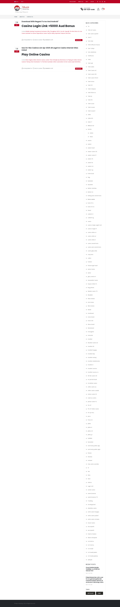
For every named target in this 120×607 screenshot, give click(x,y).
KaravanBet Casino (93, 280)
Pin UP (89, 405)
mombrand (91, 313)
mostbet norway (92, 357)
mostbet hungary (92, 350)
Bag (89, 177)
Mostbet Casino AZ (93, 342)
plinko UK (90, 431)
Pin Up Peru (91, 412)
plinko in (90, 427)
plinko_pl (90, 434)
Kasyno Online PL (92, 284)
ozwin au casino (92, 398)
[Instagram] (102, 2)
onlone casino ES (92, 394)
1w (88, 26)
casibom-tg (91, 217)
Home (15, 16)
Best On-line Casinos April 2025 (69, 62)
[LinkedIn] (105, 2)
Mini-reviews (91, 306)
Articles (90, 129)
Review (90, 453)
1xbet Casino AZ (92, 70)
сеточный (90, 548)
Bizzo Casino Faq (44, 33)
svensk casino (91, 490)
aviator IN (90, 159)
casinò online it (92, 240)
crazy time (90, 254)
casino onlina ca (92, 232)
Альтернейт (91, 526)
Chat (99, 593)
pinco (89, 416)
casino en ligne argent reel (95, 225)
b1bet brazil (91, 173)
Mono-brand (91, 324)
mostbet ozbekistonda (94, 361)
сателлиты (91, 541)
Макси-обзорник (92, 537)
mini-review (91, 302)
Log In (92, 1)
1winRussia (91, 55)
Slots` (89, 479)
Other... (79, 62)
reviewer (90, 460)
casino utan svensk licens (94, 247)
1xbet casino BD (92, 74)
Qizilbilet (90, 438)
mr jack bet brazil (92, 379)
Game (89, 273)
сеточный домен (92, 552)
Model (89, 309)
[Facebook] (98, 2)
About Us (80, 1)
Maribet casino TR (92, 291)
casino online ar (92, 236)
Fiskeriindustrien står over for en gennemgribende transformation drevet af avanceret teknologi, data (94, 579)
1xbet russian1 (91, 111)
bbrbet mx (90, 192)
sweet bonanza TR (93, 497)
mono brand (91, 317)
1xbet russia (91, 103)
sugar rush (90, 486)
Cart (87, 1)
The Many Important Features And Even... (60, 33)
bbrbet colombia (92, 188)
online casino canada (93, 390)
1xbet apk (90, 63)
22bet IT (90, 122)
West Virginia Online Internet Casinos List (37, 60)
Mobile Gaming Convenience (33, 31)
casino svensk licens (93, 243)
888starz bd (91, 125)
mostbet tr (90, 365)
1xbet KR (90, 85)
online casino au (92, 387)
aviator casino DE (92, 151)
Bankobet (90, 181)
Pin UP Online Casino (93, 409)
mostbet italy (91, 354)
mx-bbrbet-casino (92, 383)
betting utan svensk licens (94, 195)
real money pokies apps (94, 449)
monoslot (90, 335)
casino (89, 221)
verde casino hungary (93, 512)
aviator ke (90, 162)
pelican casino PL (92, 401)
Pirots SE (90, 420)
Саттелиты (91, 545)
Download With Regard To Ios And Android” (40, 21)
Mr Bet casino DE (92, 376)
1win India (90, 41)
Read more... (79, 40)
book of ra (90, 203)
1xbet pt (90, 96)
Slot (89, 471)
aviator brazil (91, 148)
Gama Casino (91, 269)
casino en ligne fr (92, 228)
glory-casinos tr (92, 276)
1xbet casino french (93, 78)
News (91, 136)
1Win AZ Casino (92, 30)
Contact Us (30, 16)
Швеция (90, 559)
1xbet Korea (91, 81)
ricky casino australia (93, 464)
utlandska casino (92, 508)
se (88, 467)
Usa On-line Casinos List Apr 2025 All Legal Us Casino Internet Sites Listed (50, 49)
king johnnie (91, 287)
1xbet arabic (91, 67)
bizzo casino (38, 40)
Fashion (90, 262)
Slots (89, 475)
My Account (73, 1)
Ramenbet (90, 442)
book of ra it (91, 206)
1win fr (89, 37)
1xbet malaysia (92, 89)
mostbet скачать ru (93, 372)
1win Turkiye (91, 48)
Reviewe (90, 456)
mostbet (90, 339)
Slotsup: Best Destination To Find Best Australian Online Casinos (44, 62)
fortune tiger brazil (92, 265)
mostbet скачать (92, 368)
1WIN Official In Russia (94, 45)
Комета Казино (92, 534)
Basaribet (90, 184)
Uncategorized (91, 504)
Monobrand (91, 328)
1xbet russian (91, 107)
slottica (90, 482)
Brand (89, 210)
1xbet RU (90, 100)
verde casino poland (93, 515)
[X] (100, 2)
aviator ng (90, 170)
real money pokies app (94, 445)
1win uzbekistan (92, 52)
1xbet (89, 59)
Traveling (90, 501)
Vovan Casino (91, 523)
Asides (91, 133)
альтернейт (91, 530)
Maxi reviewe (91, 298)
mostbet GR (91, 346)
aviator (89, 144)
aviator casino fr (92, 155)
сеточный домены (93, 556)
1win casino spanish (93, 33)
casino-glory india (92, 251)
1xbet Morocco (92, 92)
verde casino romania (93, 519)
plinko (89, 423)
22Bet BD (90, 118)
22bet (89, 114)
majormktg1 (28, 40)
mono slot (90, 320)
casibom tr (90, 214)
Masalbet (90, 295)
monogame (91, 331)
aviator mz (90, 166)
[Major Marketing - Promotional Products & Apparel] (21, 9)
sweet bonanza (92, 493)
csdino (89, 258)
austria (89, 140)
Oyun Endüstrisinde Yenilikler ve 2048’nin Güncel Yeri (93, 569)
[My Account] (98, 9)
